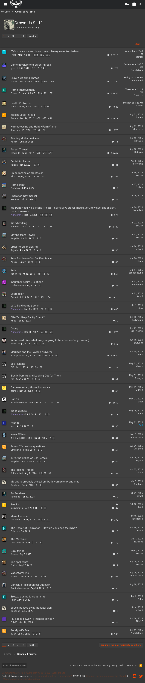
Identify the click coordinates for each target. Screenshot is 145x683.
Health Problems (21, 103)
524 (45, 153)
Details (123, 676)
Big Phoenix (137, 331)
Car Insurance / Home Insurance (30, 387)
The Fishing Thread (22, 469)
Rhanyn (139, 378)
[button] (5, 4)
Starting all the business (25, 138)
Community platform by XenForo (34, 673)
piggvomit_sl (17, 508)
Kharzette (138, 129)
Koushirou (16, 274)
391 (35, 106)
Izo (141, 198)
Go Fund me (18, 493)
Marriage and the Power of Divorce (32, 352)
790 (40, 93)
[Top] (136, 665)
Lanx (13, 542)
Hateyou (138, 152)
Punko (14, 565)
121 (38, 226)
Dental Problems (20, 161)
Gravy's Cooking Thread (25, 78)
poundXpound (136, 273)
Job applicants (19, 562)
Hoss (140, 472)
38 (49, 473)
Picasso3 (15, 93)
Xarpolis (15, 238)
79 (44, 130)
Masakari (138, 210)
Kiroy (13, 130)
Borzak (139, 175)
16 (34, 343)
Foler (13, 531)
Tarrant (14, 297)
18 (33, 176)
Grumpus (15, 355)
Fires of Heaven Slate (14, 665)
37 (45, 473)
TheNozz (138, 95)
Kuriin (13, 106)
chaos (14, 81)
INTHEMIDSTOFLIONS (21, 438)
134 (49, 297)
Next (31, 36)
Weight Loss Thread (23, 114)
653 (44, 118)
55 (32, 367)
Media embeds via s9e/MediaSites (21, 679)
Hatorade (15, 153)
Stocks (15, 504)
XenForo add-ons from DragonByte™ (52, 676)
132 (37, 297)
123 (50, 226)
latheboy (138, 542)
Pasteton (15, 188)
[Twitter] (141, 676)
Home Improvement (23, 89)
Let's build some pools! (25, 305)
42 (43, 274)
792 (52, 93)
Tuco (140, 507)
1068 (51, 81)
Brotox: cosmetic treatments (28, 596)
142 (46, 402)
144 (57, 402)
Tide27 (14, 622)
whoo (13, 176)
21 (46, 309)
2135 (54, 355)
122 (44, 226)
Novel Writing (19, 434)
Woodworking (19, 223)
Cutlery (139, 187)
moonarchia (136, 437)
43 (48, 274)
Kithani (139, 249)
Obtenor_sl (16, 450)
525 (50, 153)
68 (46, 332)
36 (40, 473)
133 (43, 297)
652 (38, 118)
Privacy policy (110, 665)
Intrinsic (138, 141)
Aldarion (138, 449)
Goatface (15, 485)
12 (33, 68)
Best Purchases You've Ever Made (31, 258)
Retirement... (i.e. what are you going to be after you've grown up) (50, 340)
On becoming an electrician (27, 173)
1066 (37, 81)
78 (39, 130)
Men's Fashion (19, 516)
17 (38, 343)
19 (38, 176)
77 (34, 130)
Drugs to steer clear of (24, 246)
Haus (140, 261)
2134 (47, 355)
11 (46, 215)
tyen (13, 68)
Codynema (137, 320)
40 (48, 519)
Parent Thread (19, 149)
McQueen (16, 519)
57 (41, 367)
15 (40, 576)
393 (47, 106)
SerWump (138, 164)
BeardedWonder (19, 402)
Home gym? (18, 184)
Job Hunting (18, 363)
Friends (15, 422)
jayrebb (139, 105)
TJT (12, 367)
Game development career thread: (31, 64)
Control (139, 57)
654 (50, 118)
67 (41, 332)
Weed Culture (19, 410)
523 (38, 153)
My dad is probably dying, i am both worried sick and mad (45, 481)
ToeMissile (137, 519)
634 (36, 55)
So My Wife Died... (21, 630)
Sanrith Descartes (20, 588)
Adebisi (14, 142)
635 (42, 55)
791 (46, 93)
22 (51, 309)
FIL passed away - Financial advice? (32, 618)
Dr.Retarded (137, 80)
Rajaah (14, 165)
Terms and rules (92, 665)
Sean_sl (15, 118)
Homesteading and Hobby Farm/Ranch (34, 126)
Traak (13, 55)
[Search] (140, 4)
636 (48, 55)
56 (36, 367)
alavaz (139, 366)
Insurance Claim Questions (27, 282)
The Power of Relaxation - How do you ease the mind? (44, 528)
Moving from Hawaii (23, 234)
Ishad (140, 296)
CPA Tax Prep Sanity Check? (28, 317)
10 (41, 215)
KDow (13, 634)
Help (122, 665)
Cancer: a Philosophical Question (30, 584)
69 (51, 332)
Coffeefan (16, 285)
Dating (14, 328)
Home (130, 665)
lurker (140, 401)
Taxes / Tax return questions (28, 446)
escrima (15, 199)
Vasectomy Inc (20, 573)
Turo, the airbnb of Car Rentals (29, 458)
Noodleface (137, 70)
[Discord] (134, 676)
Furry (140, 413)
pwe (13, 426)
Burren (139, 117)
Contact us (76, 665)
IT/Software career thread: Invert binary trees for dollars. (45, 51)
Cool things (17, 551)
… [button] (17, 36)
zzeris (139, 354)
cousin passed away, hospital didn (31, 607)
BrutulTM (138, 343)
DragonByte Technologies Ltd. (102, 676)
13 (38, 68)
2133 (40, 355)
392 (41, 106)
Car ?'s (15, 399)
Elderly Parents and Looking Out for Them (36, 375)
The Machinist (19, 539)
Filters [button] (137, 44)
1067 (44, 81)
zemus (14, 391)
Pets (13, 270)
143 (51, 402)
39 (43, 519)
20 (43, 176)
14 (22, 36)
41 (39, 274)
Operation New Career (24, 196)
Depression (17, 293)
